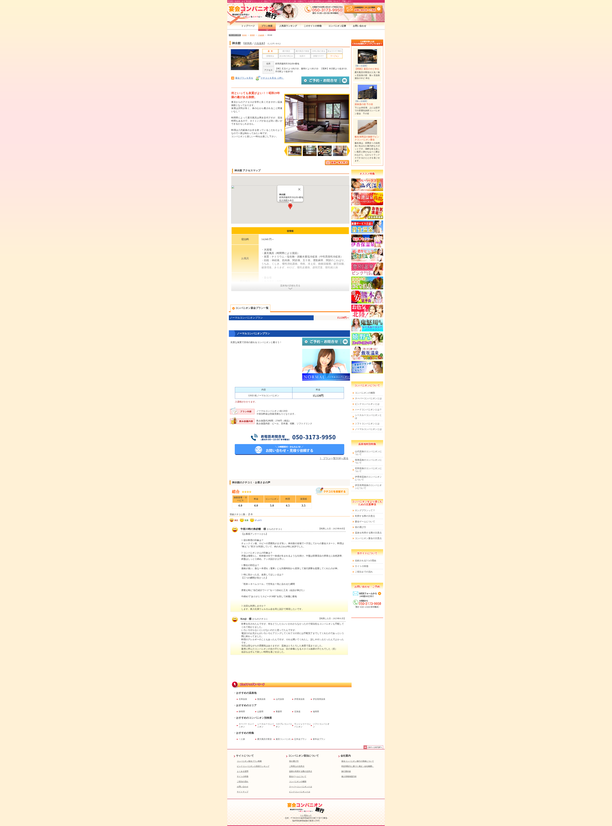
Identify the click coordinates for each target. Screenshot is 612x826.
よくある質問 (242, 771)
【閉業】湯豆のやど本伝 (367, 69)
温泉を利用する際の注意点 (368, 533)
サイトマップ (242, 792)
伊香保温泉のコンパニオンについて (368, 478)
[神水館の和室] (317, 118)
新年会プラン (319, 739)
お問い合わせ (359, 26)
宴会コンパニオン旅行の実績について (357, 761)
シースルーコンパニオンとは (368, 416)
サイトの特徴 (361, 566)
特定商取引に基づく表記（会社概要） (357, 766)
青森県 (279, 711)
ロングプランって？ (365, 510)
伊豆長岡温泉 (319, 699)
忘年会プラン (300, 739)
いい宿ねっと (306, 815)
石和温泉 (243, 699)
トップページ (248, 26)
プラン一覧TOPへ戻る (334, 458)
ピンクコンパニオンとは (367, 404)
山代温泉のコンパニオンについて (368, 453)
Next (348, 151)
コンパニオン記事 (337, 26)
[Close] (299, 189)
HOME (244, 35)
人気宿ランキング (288, 26)
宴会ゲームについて (365, 521)
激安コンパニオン (284, 739)
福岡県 (316, 711)
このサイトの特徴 (313, 26)
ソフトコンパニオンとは (367, 423)
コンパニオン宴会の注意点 (368, 538)
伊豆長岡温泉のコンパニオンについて (368, 486)
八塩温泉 (259, 43)
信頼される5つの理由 (365, 560)
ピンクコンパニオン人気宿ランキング (253, 766)
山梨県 (260, 711)
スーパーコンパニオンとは (368, 398)
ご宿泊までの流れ (364, 572)
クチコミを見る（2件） (272, 78)
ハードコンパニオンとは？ (368, 409)
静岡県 (242, 711)
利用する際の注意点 (365, 516)
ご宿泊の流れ (242, 781)
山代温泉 (280, 699)
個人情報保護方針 (349, 776)
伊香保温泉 (299, 699)
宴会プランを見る (244, 78)
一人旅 (242, 739)
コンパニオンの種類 (365, 393)
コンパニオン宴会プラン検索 (249, 761)
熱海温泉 (261, 699)
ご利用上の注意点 (296, 766)
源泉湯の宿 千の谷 (364, 104)
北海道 (297, 711)
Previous (285, 152)
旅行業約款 (346, 771)
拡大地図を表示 (286, 200)
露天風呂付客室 (264, 739)
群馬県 (248, 43)
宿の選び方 (360, 527)
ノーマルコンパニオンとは (368, 429)
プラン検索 (267, 26)
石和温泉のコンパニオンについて (368, 469)
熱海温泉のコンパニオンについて (368, 461)
